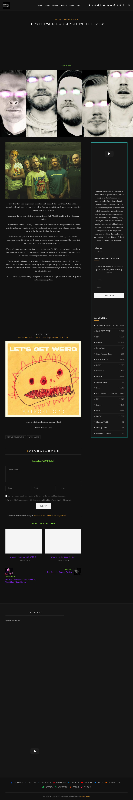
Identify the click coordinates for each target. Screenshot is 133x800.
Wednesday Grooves (110, 433)
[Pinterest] (98, 5)
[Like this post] (30, 451)
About (71, 5)
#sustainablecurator (15, 437)
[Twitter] (92, 5)
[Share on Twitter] (35, 451)
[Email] (108, 5)
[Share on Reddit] (43, 451)
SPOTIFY (45, 338)
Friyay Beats (110, 348)
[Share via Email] (57, 451)
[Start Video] (109, 153)
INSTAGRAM (34, 338)
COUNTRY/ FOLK (110, 331)
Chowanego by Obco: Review (63, 557)
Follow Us (98, 251)
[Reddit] (120, 5)
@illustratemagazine (12, 620)
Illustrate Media (85, 796)
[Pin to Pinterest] (38, 451)
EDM (110, 337)
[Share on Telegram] (49, 451)
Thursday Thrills (110, 422)
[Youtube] (104, 5)
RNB (110, 411)
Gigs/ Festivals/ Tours (110, 354)
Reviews (64, 5)
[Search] (129, 5)
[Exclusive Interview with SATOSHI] (23, 541)
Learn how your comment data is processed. (50, 516)
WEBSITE (54, 338)
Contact (78, 5)
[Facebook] (89, 5)
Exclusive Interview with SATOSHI (24, 557)
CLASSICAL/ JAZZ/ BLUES (110, 326)
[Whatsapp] (117, 5)
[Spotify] (114, 5)
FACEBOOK (23, 338)
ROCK (110, 416)
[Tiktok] (123, 5)
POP (110, 399)
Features (47, 5)
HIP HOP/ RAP (110, 360)
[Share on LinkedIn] (41, 451)
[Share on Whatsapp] (46, 451)
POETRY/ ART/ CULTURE (110, 394)
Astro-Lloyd (34, 437)
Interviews (55, 5)
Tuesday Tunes (110, 428)
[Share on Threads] (55, 451)
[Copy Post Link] (52, 451)
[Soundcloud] (111, 5)
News (40, 5)
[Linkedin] (101, 5)
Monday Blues (110, 382)
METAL (110, 377)
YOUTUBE (64, 338)
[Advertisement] (66, 45)
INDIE (110, 365)
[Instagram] (95, 5)
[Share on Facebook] (32, 451)
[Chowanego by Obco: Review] (63, 541)
